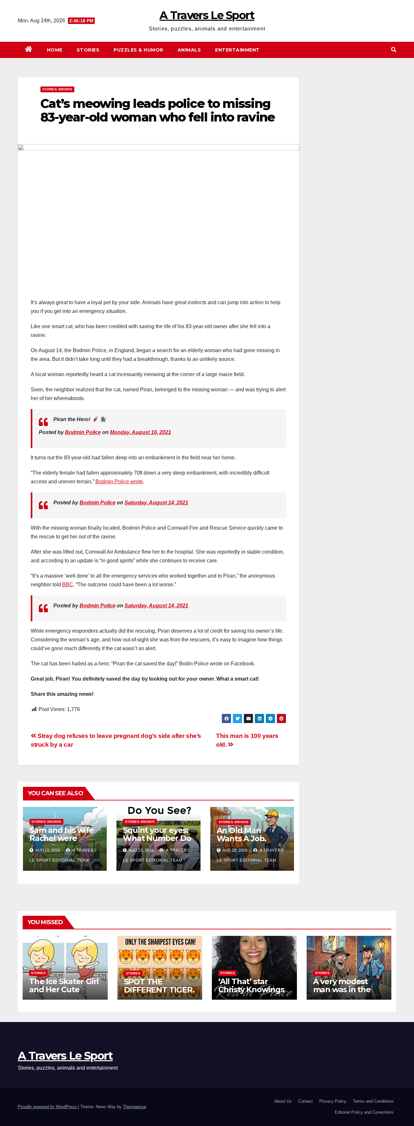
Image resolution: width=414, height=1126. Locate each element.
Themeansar (134, 1106)
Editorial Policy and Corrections (364, 1112)
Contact (305, 1101)
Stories (88, 50)
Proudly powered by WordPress (48, 1106)
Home (54, 50)
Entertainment (237, 50)
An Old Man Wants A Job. (242, 834)
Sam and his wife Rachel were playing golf (61, 838)
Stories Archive (57, 89)
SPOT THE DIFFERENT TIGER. (159, 985)
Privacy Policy (332, 1101)
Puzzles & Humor (138, 50)
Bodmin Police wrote (119, 481)
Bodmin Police (83, 432)
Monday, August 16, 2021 (140, 432)
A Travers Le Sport (206, 15)
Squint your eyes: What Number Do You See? (157, 838)
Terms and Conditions (373, 1101)
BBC (67, 584)
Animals (189, 50)
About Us (283, 1101)
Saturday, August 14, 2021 (156, 502)
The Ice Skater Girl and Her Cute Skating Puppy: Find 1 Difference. (64, 993)
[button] (393, 49)
